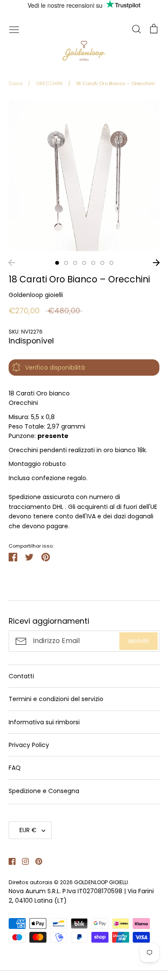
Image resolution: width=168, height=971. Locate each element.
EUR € (28, 830)
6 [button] (102, 263)
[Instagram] (22, 861)
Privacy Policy (29, 745)
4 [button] (84, 263)
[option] (84, 176)
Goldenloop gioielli (36, 295)
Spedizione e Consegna (44, 791)
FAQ (15, 767)
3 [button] (75, 263)
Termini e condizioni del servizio (56, 699)
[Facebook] (9, 861)
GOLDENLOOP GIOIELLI (101, 882)
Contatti (21, 676)
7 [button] (111, 263)
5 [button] (93, 263)
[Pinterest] (35, 861)
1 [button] (57, 263)
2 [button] (66, 263)
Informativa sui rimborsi (44, 722)
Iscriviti (138, 641)
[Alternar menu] (14, 28)
